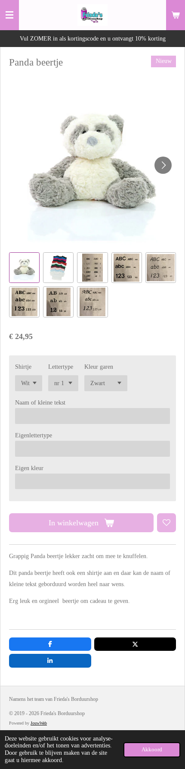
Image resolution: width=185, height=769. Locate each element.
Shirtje (23, 367)
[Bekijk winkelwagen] (175, 15)
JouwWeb (39, 723)
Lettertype (60, 367)
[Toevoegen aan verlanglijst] (166, 522)
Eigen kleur (29, 468)
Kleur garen (98, 367)
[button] (24, 267)
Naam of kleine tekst (40, 402)
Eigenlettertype (33, 435)
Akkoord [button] (152, 750)
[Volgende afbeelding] (163, 165)
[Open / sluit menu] (9, 15)
